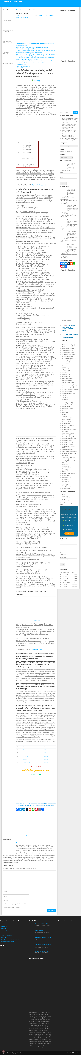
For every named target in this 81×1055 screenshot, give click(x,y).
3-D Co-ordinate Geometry (68, 354)
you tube (25, 753)
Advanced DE (65, 362)
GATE (63, 410)
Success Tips (65, 475)
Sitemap (76, 5)
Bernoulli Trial (36, 82)
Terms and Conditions (6, 935)
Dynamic (64, 395)
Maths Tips (55, 5)
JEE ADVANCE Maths (67, 420)
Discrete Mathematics (67, 393)
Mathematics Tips (66, 442)
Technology (64, 481)
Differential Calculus (67, 384)
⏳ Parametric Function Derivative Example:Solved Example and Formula (70, 336)
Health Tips (64, 416)
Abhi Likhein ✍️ (68, 533)
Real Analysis (65, 459)
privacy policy (4, 930)
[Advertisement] (36, 30)
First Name (62, 541)
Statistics (64, 471)
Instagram (25, 756)
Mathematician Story (67, 437)
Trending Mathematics (67, 483)
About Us (3, 924)
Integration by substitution (41, 951)
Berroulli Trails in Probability (42, 924)
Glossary (64, 414)
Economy (64, 399)
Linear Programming (67, 433)
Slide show (64, 464)
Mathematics (20, 5)
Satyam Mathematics (12, 2)
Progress (64, 455)
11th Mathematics (66, 347)
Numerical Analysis (66, 449)
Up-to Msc (3, 937)
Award (63, 367)
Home (12, 5)
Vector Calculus (65, 487)
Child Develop (65, 376)
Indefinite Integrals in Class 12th (43, 937)
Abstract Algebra (66, 360)
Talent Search (65, 477)
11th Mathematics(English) (68, 348)
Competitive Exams (66, 378)
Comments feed (66, 498)
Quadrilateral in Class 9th (68, 136)
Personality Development (68, 453)
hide (22, 42)
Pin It (27, 836)
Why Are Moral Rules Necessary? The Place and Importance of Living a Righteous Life (70, 120)
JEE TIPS (64, 431)
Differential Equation (67, 388)
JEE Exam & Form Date (67, 425)
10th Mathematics (66, 343)
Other (69, 5)
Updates (64, 485)
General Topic (65, 412)
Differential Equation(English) (69, 389)
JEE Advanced (65, 421)
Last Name (62, 547)
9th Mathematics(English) (68, 358)
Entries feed (65, 496)
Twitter (65, 584)
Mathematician (65, 435)
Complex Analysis (66, 380)
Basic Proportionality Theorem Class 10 (69, 132)
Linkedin (25, 759)
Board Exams (65, 371)
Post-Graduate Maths (44, 5)
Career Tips (64, 374)
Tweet (17, 836)
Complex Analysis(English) (68, 382)
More (63, 5)
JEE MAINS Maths (66, 427)
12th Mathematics (24, 10)
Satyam (18, 842)
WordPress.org (65, 500)
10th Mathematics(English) (68, 345)
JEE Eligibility (65, 423)
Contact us (4, 926)
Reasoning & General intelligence (70, 461)
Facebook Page (26, 762)
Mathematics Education (67, 438)
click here (46, 750)
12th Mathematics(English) (68, 352)
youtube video (65, 488)
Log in (63, 494)
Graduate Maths (31, 5)
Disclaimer (3, 928)
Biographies (65, 369)
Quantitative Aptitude (67, 457)
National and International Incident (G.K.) (68, 447)
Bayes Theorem (39, 930)
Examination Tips (66, 408)
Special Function (66, 468)
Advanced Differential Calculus (69, 364)
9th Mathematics (66, 356)
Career (63, 372)
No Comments (24, 17)
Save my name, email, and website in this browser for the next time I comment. (24, 904)
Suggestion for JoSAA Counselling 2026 (70, 139)
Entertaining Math (66, 403)
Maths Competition (66, 444)
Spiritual (64, 470)
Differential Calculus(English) (69, 386)
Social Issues (65, 466)
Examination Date (66, 406)
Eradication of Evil (66, 405)
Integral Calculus (66, 418)
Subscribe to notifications (65, 151)
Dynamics (64, 397)
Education (64, 401)
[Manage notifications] (3, 1051)
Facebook (25, 750)
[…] (67, 202)
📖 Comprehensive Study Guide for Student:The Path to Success (68, 328)
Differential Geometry (67, 391)
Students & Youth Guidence (68, 473)
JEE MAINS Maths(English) (68, 429)
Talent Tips (64, 479)
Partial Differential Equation (68, 451)
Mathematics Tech (66, 440)
